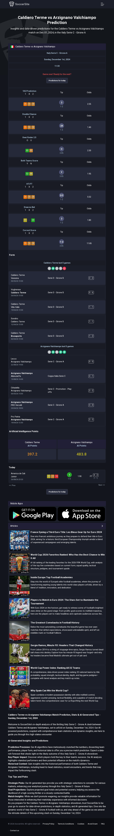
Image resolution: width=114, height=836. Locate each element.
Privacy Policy (48, 824)
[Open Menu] (103, 4)
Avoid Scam (93, 824)
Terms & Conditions (66, 824)
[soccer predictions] (32, 514)
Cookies (80, 824)
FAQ (103, 824)
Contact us (14, 830)
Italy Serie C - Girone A (57, 53)
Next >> (101, 485)
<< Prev (12, 485)
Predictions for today (57, 81)
